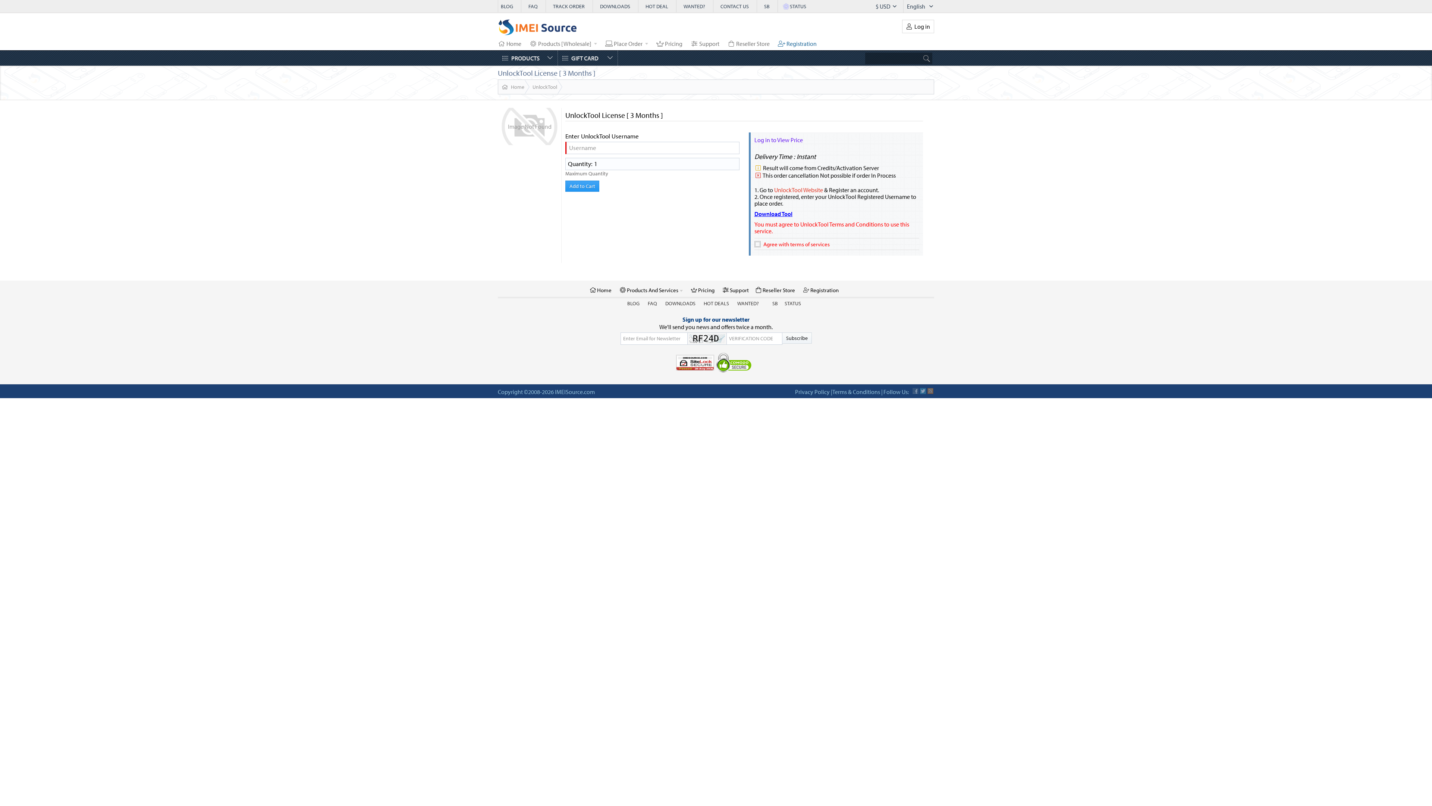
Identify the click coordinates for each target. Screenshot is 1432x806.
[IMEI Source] (538, 29)
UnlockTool (545, 87)
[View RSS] (930, 391)
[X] (923, 391)
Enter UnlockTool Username (602, 136)
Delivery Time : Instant (785, 156)
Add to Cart (582, 186)
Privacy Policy (812, 392)
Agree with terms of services (796, 244)
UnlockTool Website (798, 190)
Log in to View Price (778, 140)
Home (517, 87)
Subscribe (797, 338)
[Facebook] (915, 391)
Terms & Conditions (856, 392)
